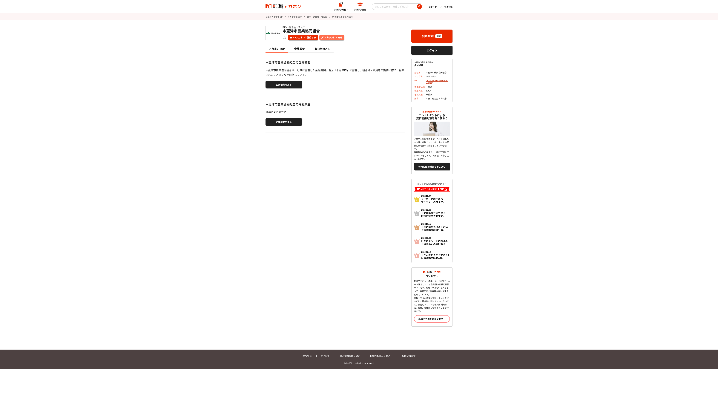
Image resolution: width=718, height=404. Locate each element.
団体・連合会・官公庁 (317, 16)
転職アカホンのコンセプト (431, 318)
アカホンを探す (295, 16)
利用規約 (325, 355)
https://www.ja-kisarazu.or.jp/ (437, 81)
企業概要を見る (284, 121)
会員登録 (448, 6)
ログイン (433, 6)
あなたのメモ (322, 48)
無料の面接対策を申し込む (431, 166)
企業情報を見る (284, 84)
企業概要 (299, 48)
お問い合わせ (408, 355)
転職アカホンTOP (274, 16)
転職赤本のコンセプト (381, 355)
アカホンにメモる (333, 37)
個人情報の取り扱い (350, 355)
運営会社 (307, 355)
